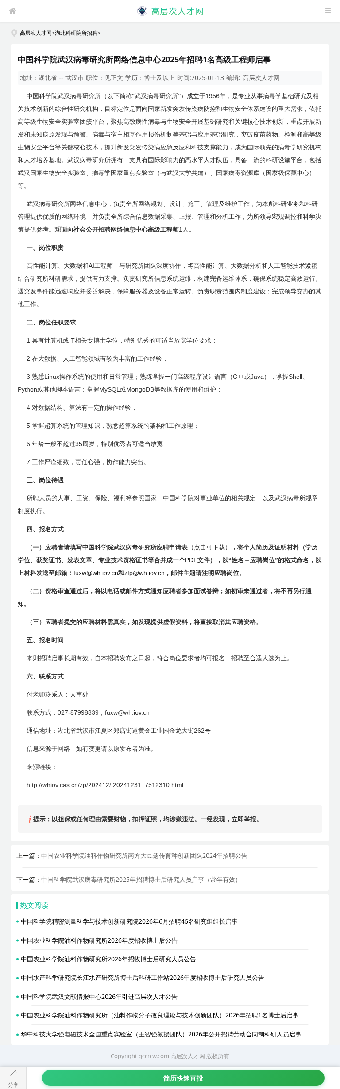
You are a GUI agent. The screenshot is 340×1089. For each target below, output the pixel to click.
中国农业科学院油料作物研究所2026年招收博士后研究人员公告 (108, 959)
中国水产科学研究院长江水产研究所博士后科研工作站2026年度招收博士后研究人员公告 (142, 977)
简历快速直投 (183, 1078)
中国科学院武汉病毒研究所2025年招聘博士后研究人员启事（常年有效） (141, 879)
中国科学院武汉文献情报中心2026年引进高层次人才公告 (99, 996)
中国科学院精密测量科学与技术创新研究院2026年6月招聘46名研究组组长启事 (129, 921)
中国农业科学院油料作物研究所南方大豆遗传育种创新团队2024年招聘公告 (144, 855)
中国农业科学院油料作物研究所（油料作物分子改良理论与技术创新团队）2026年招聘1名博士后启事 (160, 1015)
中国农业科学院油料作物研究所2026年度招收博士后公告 (99, 940)
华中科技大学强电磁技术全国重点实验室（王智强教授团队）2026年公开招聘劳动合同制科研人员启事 (161, 1034)
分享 (13, 1085)
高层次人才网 (36, 32)
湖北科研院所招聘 (76, 32)
